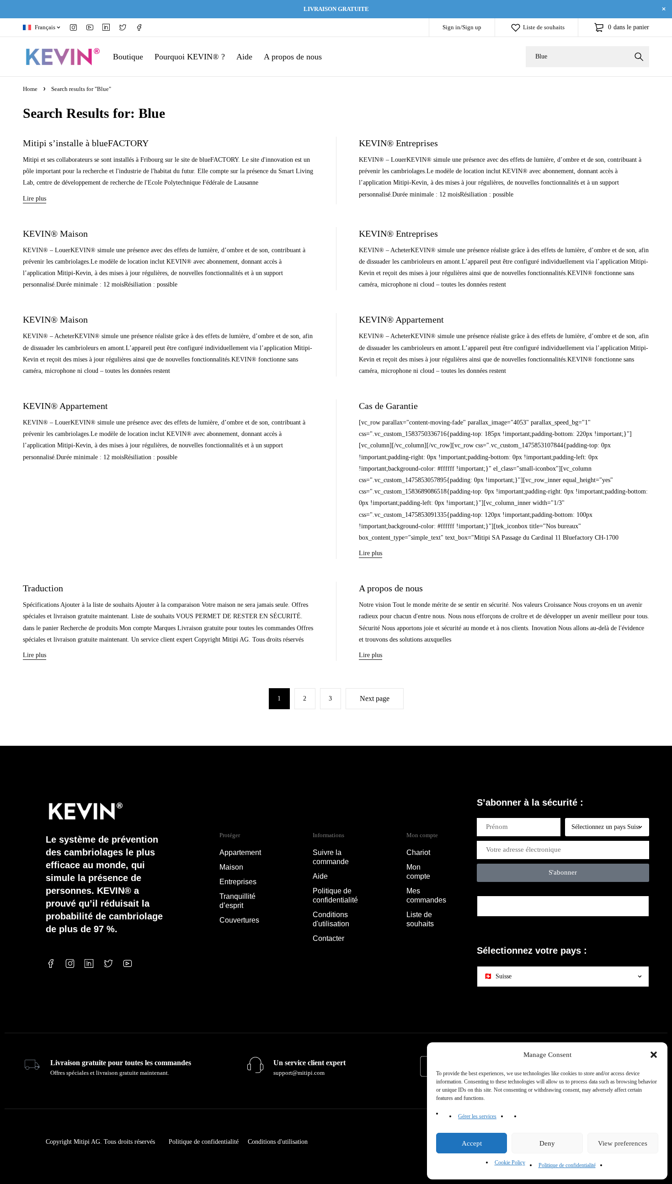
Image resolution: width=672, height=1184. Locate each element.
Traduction (43, 588)
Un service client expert (309, 1063)
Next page (374, 698)
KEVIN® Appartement (401, 319)
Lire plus (34, 198)
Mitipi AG (87, 1141)
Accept (472, 1143)
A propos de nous (391, 588)
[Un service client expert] (255, 1065)
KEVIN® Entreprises (398, 143)
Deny (547, 1143)
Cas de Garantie (388, 406)
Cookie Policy (510, 1162)
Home (30, 88)
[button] (653, 1054)
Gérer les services (477, 1116)
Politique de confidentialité (567, 1165)
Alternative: (492, 887)
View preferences (622, 1143)
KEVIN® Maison (55, 233)
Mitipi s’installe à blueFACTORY (86, 143)
